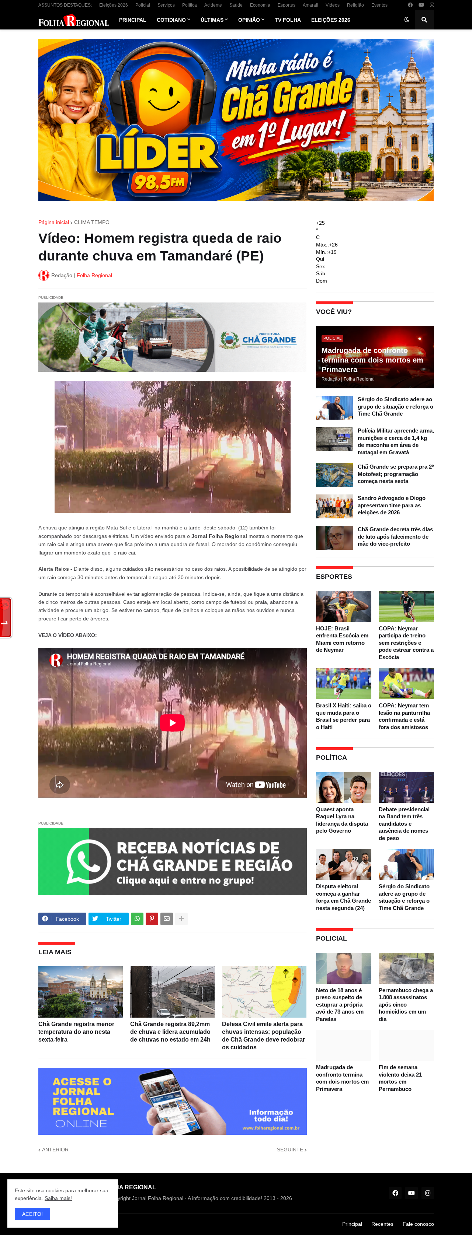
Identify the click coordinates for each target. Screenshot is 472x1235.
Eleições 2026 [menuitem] (330, 20)
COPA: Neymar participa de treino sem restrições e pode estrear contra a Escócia (406, 642)
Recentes (382, 1224)
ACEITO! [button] (32, 1214)
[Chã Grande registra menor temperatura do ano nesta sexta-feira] (80, 992)
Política (189, 5)
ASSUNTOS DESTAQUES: (65, 5)
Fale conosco (418, 1224)
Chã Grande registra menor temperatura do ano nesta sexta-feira (76, 1032)
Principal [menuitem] (132, 20)
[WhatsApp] (137, 919)
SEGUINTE (290, 1149)
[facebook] (410, 5)
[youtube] (421, 5)
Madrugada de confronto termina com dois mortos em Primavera (372, 360)
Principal (352, 1224)
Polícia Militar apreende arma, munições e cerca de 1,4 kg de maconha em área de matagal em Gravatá (396, 441)
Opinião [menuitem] (249, 20)
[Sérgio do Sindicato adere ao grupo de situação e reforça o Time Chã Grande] (334, 408)
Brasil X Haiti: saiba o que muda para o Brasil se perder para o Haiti (343, 716)
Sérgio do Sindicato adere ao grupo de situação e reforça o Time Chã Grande (395, 406)
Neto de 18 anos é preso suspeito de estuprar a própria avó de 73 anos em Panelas (340, 1004)
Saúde (236, 5)
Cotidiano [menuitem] (171, 20)
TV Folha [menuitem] (288, 20)
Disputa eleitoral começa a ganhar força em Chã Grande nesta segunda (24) (343, 897)
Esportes (286, 5)
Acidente (213, 5)
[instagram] (432, 5)
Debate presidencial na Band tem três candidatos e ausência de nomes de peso (404, 823)
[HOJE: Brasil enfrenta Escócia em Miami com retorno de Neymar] (343, 606)
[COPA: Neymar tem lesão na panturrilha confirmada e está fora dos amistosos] (406, 683)
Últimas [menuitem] (212, 20)
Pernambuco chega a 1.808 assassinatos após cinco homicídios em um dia (406, 1004)
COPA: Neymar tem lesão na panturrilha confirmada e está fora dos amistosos (404, 716)
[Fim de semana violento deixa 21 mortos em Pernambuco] (406, 1045)
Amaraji (310, 5)
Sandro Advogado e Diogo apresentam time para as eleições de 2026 (392, 505)
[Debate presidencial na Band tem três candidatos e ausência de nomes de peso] (406, 787)
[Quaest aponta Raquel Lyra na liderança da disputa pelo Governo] (343, 787)
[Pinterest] (152, 919)
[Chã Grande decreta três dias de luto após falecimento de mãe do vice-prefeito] (334, 538)
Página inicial (53, 222)
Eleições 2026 (113, 5)
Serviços (166, 5)
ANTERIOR (55, 1149)
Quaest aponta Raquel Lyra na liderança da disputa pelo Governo (342, 820)
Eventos (379, 5)
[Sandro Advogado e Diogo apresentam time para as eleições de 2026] (334, 506)
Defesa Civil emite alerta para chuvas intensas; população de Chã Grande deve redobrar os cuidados (263, 1035)
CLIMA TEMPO (92, 222)
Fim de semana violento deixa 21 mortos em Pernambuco (400, 1078)
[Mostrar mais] (181, 919)
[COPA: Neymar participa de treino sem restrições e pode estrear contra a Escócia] (406, 606)
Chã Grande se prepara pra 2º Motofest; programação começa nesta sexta (396, 473)
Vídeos (333, 5)
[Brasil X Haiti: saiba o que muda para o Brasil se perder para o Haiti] (343, 683)
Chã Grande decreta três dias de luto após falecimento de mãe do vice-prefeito (395, 536)
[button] (407, 19)
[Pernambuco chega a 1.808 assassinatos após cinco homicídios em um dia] (406, 968)
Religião (355, 5)
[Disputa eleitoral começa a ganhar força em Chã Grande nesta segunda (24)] (343, 864)
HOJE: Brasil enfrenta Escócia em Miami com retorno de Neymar (342, 639)
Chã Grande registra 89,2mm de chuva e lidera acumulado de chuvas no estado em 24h (170, 1032)
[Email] (166, 919)
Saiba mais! (58, 1198)
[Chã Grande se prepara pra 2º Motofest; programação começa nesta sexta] (334, 475)
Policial (142, 5)
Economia (260, 5)
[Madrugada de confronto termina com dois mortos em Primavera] (343, 1045)
